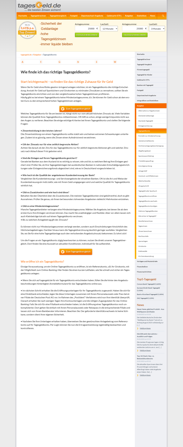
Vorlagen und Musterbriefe (147, 261)
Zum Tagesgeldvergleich (78, 108)
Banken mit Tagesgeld (145, 85)
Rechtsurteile (143, 236)
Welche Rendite (144, 181)
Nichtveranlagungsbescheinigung (150, 146)
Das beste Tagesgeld (145, 121)
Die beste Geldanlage (146, 116)
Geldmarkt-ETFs (114, 15)
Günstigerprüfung (145, 166)
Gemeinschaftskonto (146, 141)
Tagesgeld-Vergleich (144, 64)
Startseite (22, 15)
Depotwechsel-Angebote (92, 15)
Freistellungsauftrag (145, 161)
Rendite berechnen (145, 221)
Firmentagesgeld (143, 70)
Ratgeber (129, 15)
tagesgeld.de (26, 54)
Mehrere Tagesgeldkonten (148, 211)
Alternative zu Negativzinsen (149, 111)
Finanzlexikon (142, 267)
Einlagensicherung (145, 126)
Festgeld (73, 15)
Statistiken (141, 15)
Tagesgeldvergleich (58, 15)
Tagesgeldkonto (144, 131)
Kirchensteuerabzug (146, 256)
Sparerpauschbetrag (146, 156)
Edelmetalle (142, 251)
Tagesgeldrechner (38, 15)
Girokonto (142, 246)
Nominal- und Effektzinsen (148, 176)
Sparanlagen (143, 241)
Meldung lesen (145, 328)
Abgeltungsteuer (144, 151)
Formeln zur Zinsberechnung (149, 136)
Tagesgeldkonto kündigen (147, 206)
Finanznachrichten (144, 272)
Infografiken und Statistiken (147, 101)
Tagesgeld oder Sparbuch (147, 191)
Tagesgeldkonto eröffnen (147, 196)
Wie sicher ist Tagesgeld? (147, 216)
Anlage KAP (142, 171)
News (152, 15)
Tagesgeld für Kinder (144, 75)
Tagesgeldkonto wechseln (147, 201)
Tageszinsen (142, 226)
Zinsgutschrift (143, 186)
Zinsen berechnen (145, 231)
